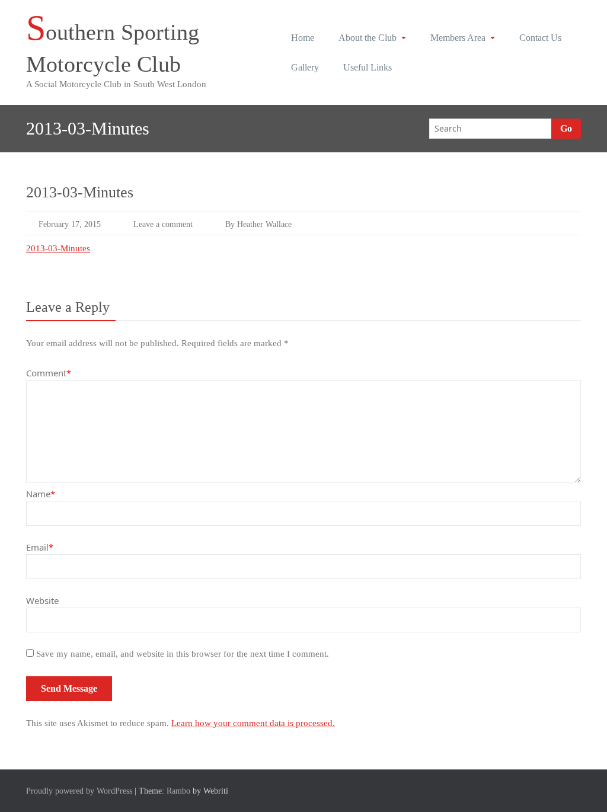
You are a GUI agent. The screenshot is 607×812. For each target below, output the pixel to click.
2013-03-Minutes (58, 248)
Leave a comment (163, 224)
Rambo (178, 791)
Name (40, 494)
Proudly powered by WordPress (79, 791)
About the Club (367, 38)
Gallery (305, 67)
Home (302, 38)
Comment (48, 373)
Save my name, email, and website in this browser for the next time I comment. (182, 653)
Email (39, 547)
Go (566, 128)
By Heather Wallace (258, 224)
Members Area (457, 38)
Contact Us (540, 38)
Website (42, 600)
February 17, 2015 (70, 224)
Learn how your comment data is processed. (253, 723)
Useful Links (367, 67)
